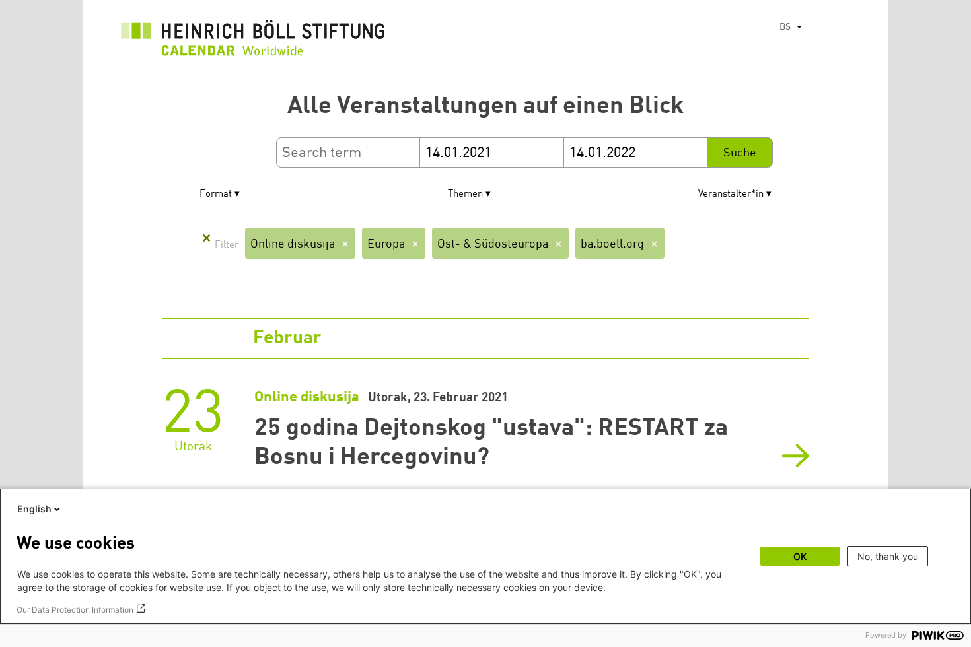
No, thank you (887, 556)
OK (800, 556)
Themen (465, 194)
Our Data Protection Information (75, 610)
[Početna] (253, 41)
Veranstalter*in (731, 194)
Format (215, 194)
